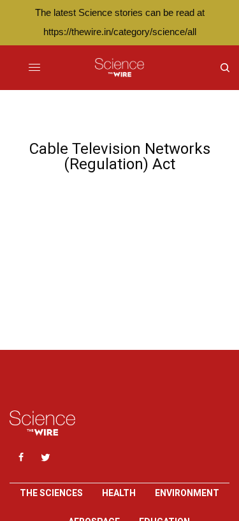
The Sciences (51, 493)
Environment (187, 493)
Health (119, 493)
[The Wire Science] (119, 67)
